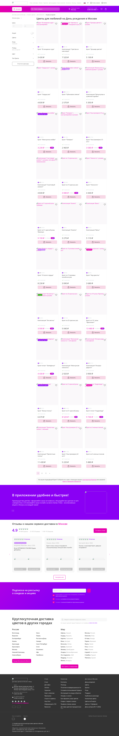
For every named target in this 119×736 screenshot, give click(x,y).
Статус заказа (96, 3)
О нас (31, 3)
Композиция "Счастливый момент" (46, 186)
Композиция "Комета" (69, 230)
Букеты (87, 687)
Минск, (63, 660)
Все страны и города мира (69, 666)
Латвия (90, 647)
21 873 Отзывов (35, 531)
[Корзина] (106, 9)
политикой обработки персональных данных (72, 602)
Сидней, (87, 652)
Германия (69, 638)
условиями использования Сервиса (70, 599)
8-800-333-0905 (93, 623)
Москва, (87, 633)
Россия (92, 633)
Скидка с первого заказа (68, 701)
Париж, (87, 641)
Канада (92, 638)
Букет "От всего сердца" (46, 275)
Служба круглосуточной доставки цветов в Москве (28, 723)
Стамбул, (88, 655)
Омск (38, 633)
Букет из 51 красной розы (70, 411)
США (72, 655)
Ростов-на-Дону (41, 638)
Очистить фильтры (23, 64)
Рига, (86, 647)
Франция (93, 641)
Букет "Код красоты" (93, 275)
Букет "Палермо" (67, 140)
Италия (90, 649)
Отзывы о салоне (66, 696)
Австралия (93, 652)
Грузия (93, 658)
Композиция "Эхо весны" (46, 320)
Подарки (88, 693)
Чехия (91, 644)
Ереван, (63, 647)
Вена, (62, 641)
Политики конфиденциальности (71, 687)
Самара (38, 641)
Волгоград (15, 633)
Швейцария (70, 649)
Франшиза (48, 696)
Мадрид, (63, 658)
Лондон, (63, 652)
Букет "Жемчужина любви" (47, 140)
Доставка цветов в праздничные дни (71, 708)
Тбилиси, (88, 658)
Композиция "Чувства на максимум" (70, 50)
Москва (14, 649)
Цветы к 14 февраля (91, 704)
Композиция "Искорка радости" (93, 366)
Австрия (67, 641)
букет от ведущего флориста (71, 481)
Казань (14, 641)
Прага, (87, 644)
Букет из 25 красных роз (70, 320)
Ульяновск (39, 649)
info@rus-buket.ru (19, 698)
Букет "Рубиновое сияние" (71, 94)
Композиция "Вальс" (93, 230)
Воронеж (15, 636)
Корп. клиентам (61, 3)
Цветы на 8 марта (90, 701)
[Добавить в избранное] (56, 23)
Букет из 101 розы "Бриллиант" (92, 321)
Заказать (48, 61)
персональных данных (61, 596)
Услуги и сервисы (50, 698)
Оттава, (87, 638)
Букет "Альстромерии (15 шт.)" (94, 140)
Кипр (92, 636)
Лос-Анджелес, (65, 655)
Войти (105, 3)
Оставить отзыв (100, 530)
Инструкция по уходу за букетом (71, 693)
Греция (68, 633)
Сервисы (79, 3)
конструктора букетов (89, 480)
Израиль (69, 636)
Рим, (86, 649)
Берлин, (63, 638)
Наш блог (48, 701)
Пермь (38, 636)
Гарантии (45, 3)
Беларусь (69, 660)
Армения (69, 647)
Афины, (63, 633)
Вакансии (48, 707)
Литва (69, 644)
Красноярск (16, 647)
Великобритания (72, 652)
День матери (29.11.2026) (93, 707)
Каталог (18, 9)
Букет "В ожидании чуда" (46, 49)
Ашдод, (63, 636)
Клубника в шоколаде (92, 696)
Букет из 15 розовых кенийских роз (68, 276)
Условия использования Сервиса (71, 690)
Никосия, (88, 636)
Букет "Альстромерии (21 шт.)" (70, 455)
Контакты (68, 3)
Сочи (38, 647)
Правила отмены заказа (68, 704)
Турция (93, 655)
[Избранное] (101, 9)
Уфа (37, 652)
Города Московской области (21, 661)
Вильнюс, (64, 644)
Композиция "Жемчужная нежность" (70, 366)
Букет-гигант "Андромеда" (95, 411)
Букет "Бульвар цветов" (94, 49)
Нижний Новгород (18, 652)
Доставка (35, 3)
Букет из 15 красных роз (70, 185)
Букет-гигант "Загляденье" (46, 366)
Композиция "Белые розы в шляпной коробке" (95, 95)
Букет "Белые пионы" (45, 411)
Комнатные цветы (90, 698)
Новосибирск (16, 655)
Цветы (87, 685)
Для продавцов (52, 3)
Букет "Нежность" (92, 185)
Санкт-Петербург (41, 644)
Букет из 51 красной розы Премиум (46, 231)
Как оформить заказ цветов (69, 698)
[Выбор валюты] (88, 3)
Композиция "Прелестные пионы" (46, 455)
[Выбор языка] (85, 3)
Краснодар (15, 644)
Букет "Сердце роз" (44, 94)
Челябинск (39, 655)
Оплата (40, 3)
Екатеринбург (16, 638)
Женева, (63, 649)
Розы (86, 690)
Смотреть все (59, 577)
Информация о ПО (50, 704)
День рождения (90, 682)
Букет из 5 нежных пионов (95, 454)
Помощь (74, 3)
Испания (69, 658)
